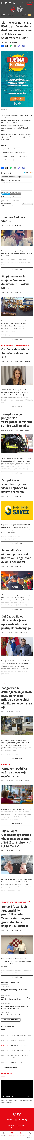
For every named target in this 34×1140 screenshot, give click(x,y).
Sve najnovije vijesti (11, 1020)
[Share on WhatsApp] (11, 46)
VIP (29, 15)
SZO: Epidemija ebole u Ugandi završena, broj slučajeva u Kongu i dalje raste (15, 998)
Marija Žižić (18, 225)
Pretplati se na (6, 204)
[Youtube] (10, 3)
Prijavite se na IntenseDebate (5, 194)
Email (13, 196)
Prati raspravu (31, 172)
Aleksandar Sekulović (9, 156)
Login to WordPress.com (15, 194)
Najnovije (12, 1136)
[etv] (17, 9)
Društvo (18, 15)
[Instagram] (14, 3)
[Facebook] (2, 3)
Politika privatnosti (21, 1125)
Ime (2, 196)
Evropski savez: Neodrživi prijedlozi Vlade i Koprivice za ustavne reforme (14, 990)
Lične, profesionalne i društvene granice (14, 152)
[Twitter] (6, 3)
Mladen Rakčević (7, 160)
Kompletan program (10, 1067)
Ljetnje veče (6, 149)
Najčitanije (20, 1136)
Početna (3, 1136)
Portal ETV (15, 42)
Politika (3, 15)
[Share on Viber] (19, 46)
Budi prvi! (19, 177)
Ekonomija (10, 15)
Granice (16, 149)
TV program (29, 1136)
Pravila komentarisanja (17, 1128)
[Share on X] (6, 46)
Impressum (11, 1125)
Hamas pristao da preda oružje (11, 1015)
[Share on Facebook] (2, 46)
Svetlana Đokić (23, 156)
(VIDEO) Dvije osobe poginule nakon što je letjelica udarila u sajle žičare (14, 1007)
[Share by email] (15, 46)
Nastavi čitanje (17, 269)
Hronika (24, 15)
